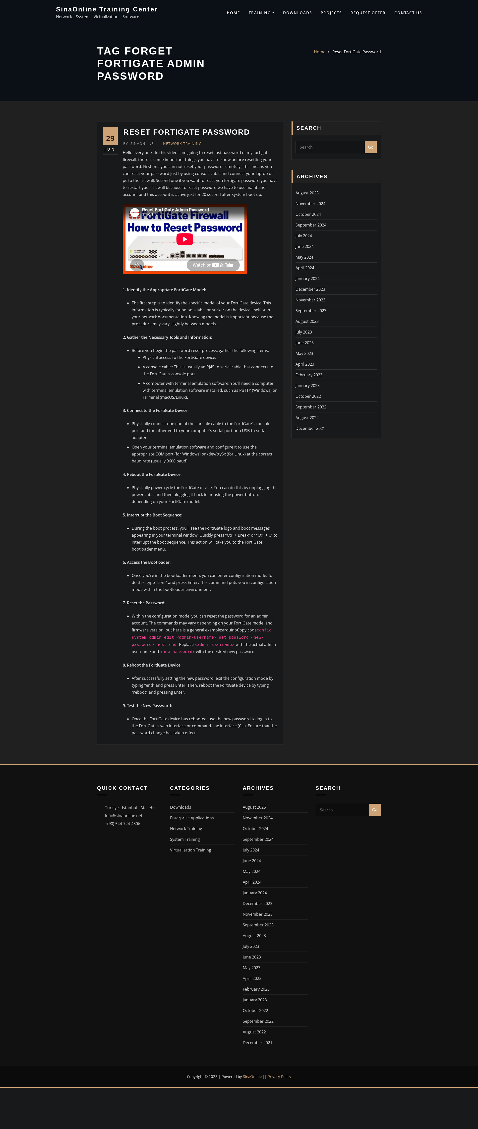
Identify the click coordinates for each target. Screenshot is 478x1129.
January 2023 (308, 385)
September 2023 (311, 310)
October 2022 (308, 396)
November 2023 (310, 300)
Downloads (297, 12)
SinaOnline (138, 143)
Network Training (182, 143)
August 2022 (307, 417)
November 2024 (310, 203)
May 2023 (304, 353)
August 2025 (307, 193)
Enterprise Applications (192, 818)
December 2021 (310, 428)
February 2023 (309, 375)
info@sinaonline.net (123, 815)
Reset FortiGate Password (356, 52)
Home (233, 12)
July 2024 (304, 235)
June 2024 (305, 246)
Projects (331, 12)
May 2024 (304, 257)
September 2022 (311, 407)
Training (260, 12)
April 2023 (305, 364)
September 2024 (311, 225)
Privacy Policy (279, 1076)
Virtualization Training (190, 850)
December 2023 (310, 289)
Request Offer (368, 12)
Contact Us (408, 12)
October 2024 (308, 214)
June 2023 (305, 342)
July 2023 (304, 332)
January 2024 (308, 278)
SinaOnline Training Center (107, 9)
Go (370, 147)
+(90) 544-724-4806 (122, 823)
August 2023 (307, 321)
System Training (185, 839)
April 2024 (305, 268)
